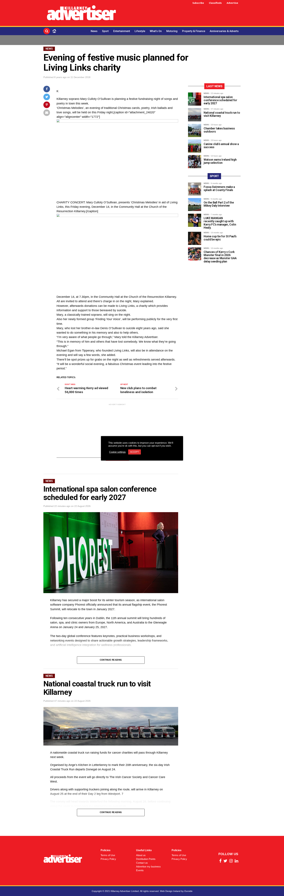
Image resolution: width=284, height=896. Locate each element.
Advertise (232, 2)
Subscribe (198, 2)
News (94, 31)
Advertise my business (148, 866)
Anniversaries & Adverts (224, 31)
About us (141, 855)
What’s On (156, 31)
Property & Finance (193, 31)
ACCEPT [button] (134, 452)
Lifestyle (140, 31)
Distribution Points (145, 859)
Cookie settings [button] (117, 452)
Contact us (142, 862)
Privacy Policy (108, 859)
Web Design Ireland (170, 891)
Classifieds (215, 2)
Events (140, 870)
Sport (105, 31)
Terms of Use (108, 855)
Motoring (172, 31)
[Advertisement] (181, 13)
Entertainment (121, 31)
